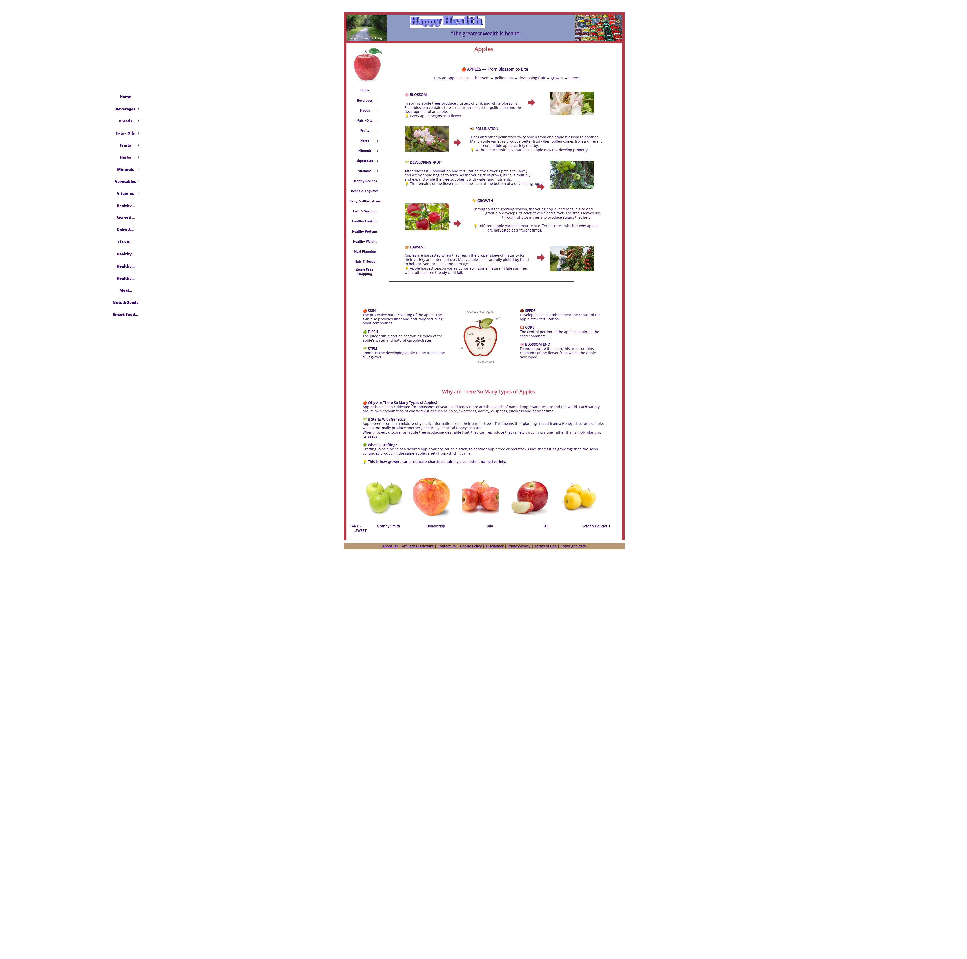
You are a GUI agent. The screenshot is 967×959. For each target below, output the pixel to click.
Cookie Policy (471, 546)
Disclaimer (495, 546)
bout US (391, 546)
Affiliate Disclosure (418, 546)
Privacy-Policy (519, 546)
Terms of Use (545, 546)
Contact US (447, 546)
